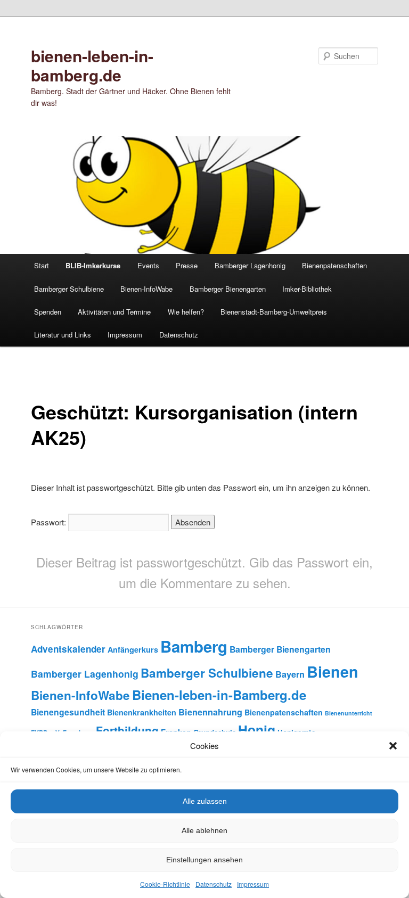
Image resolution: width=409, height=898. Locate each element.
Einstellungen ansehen (204, 859)
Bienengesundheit (68, 712)
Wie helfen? (186, 312)
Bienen (332, 671)
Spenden (47, 312)
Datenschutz (213, 883)
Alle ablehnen (204, 830)
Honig (256, 729)
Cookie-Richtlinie (165, 883)
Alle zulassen (205, 801)
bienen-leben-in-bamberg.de (92, 65)
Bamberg (193, 646)
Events (148, 265)
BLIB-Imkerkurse (93, 265)
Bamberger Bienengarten (228, 289)
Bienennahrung (210, 712)
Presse (187, 265)
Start (41, 265)
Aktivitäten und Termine (114, 312)
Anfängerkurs (133, 649)
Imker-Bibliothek (307, 289)
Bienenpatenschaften (334, 265)
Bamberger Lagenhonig (250, 265)
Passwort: (49, 522)
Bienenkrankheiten (141, 712)
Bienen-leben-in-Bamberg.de (219, 695)
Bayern (290, 674)
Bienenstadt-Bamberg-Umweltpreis (273, 312)
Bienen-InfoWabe (146, 289)
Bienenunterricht (348, 713)
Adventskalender (68, 648)
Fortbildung (127, 730)
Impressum (253, 883)
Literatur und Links (62, 334)
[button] (393, 745)
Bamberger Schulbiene (69, 289)
